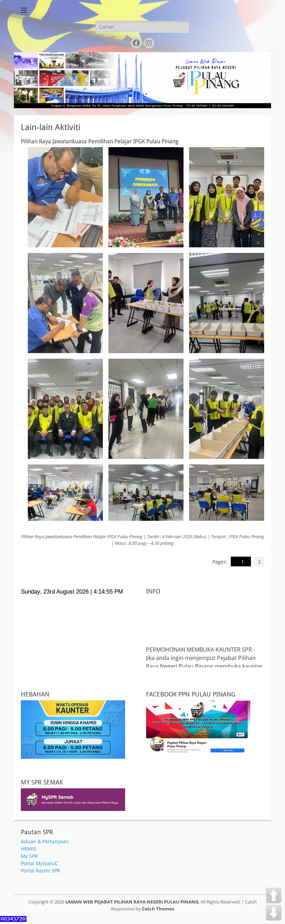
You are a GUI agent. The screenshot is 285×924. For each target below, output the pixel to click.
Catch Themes (158, 909)
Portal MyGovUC (39, 863)
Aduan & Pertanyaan (45, 841)
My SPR (29, 856)
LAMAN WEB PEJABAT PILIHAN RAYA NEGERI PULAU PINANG (131, 902)
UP (274, 895)
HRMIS (28, 848)
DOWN (274, 913)
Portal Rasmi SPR (40, 870)
